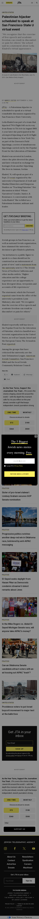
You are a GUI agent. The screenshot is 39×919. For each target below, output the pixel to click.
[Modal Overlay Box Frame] (20, 459)
